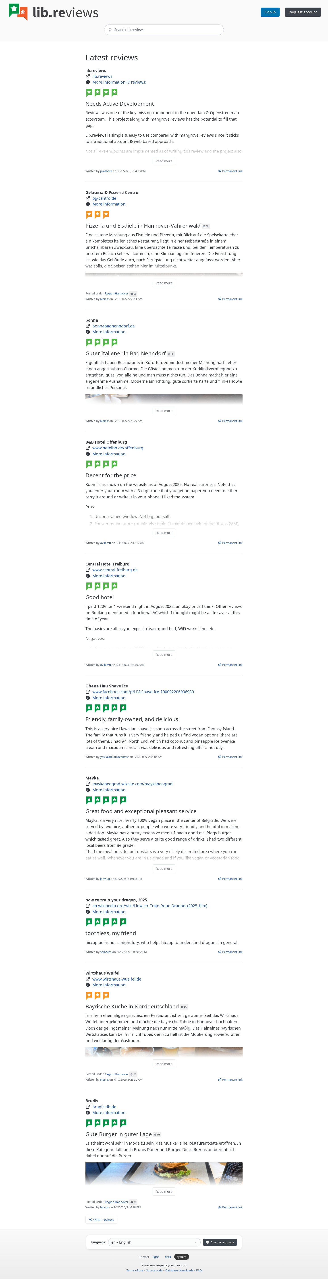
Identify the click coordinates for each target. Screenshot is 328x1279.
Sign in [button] (270, 12)
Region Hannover (120, 293)
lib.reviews (102, 76)
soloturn (106, 952)
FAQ (199, 1270)
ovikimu (105, 543)
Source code (154, 1270)
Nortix (104, 299)
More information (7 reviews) (119, 82)
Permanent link (232, 171)
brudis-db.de (104, 1106)
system (181, 1257)
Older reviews (103, 1219)
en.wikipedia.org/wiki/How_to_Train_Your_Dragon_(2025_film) (149, 905)
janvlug (105, 879)
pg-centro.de (104, 198)
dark (168, 1257)
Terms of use (135, 1270)
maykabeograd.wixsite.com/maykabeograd (132, 783)
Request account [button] (303, 12)
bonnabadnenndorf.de (113, 326)
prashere (106, 171)
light (156, 1257)
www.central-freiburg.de (115, 569)
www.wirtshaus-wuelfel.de (116, 979)
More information (108, 204)
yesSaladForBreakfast (114, 757)
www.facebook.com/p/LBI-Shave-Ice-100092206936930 (143, 691)
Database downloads (179, 1270)
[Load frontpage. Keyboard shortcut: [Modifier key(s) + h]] (53, 12)
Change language (222, 1242)
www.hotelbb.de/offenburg (117, 447)
